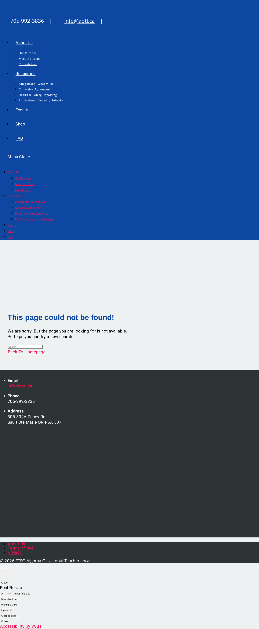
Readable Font (9, 599)
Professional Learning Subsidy (34, 219)
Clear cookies (8, 615)
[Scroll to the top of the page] (2, 565)
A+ (9, 593)
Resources (14, 196)
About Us (13, 172)
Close (4, 582)
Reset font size (21, 593)
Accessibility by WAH (20, 626)
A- (2, 593)
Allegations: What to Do (30, 202)
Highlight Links (9, 604)
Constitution (23, 190)
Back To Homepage (27, 351)
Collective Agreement (28, 207)
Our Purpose (23, 178)
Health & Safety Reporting (31, 213)
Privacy (15, 552)
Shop (11, 231)
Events (12, 225)
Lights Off (6, 610)
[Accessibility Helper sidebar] (6, 574)
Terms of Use (20, 548)
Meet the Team (25, 184)
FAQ (10, 237)
